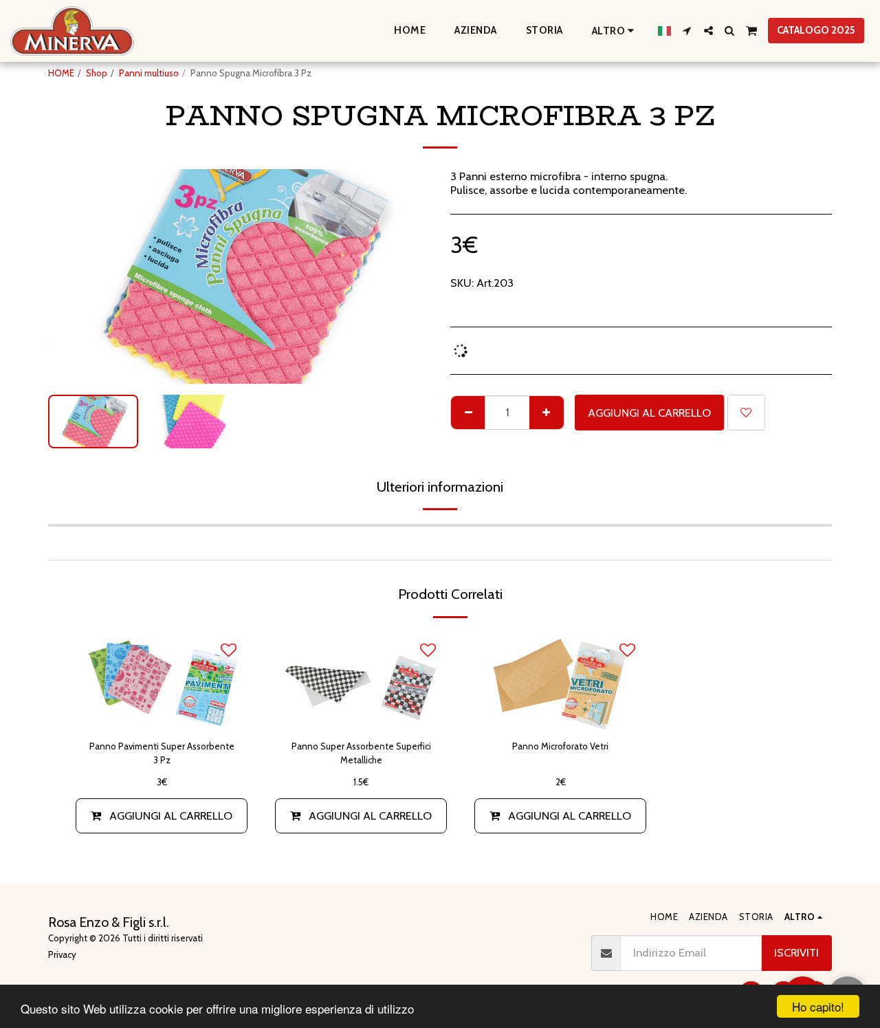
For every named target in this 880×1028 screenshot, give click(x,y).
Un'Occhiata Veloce (161, 712)
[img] (361, 680)
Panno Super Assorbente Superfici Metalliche (361, 753)
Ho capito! (818, 1006)
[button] (687, 30)
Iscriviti (796, 952)
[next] (408, 276)
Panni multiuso (149, 72)
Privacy (62, 954)
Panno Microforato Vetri (560, 746)
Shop (96, 72)
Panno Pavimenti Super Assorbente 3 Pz (161, 753)
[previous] (70, 276)
